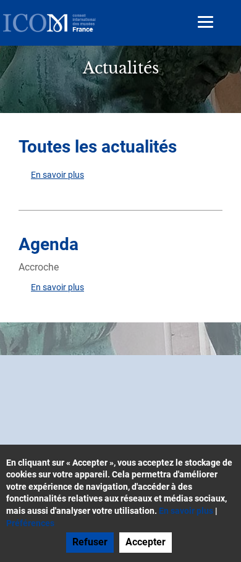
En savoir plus (57, 175)
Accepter (145, 542)
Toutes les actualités (98, 146)
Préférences (30, 523)
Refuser (90, 542)
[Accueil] (49, 23)
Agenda (48, 244)
